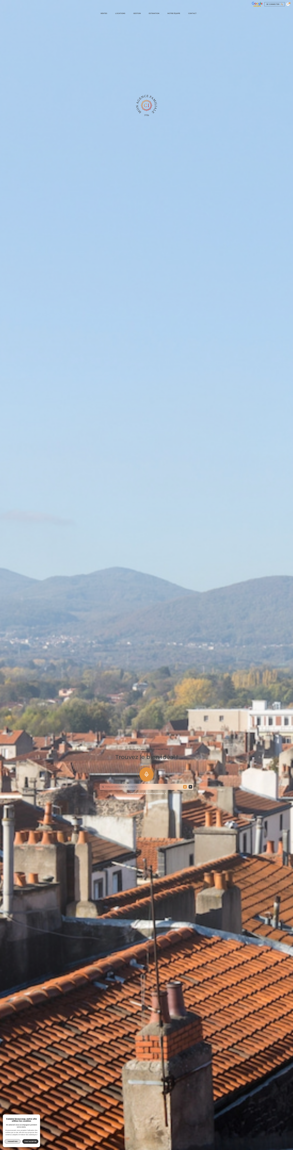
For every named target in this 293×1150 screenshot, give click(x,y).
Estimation (154, 13)
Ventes (103, 13)
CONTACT (192, 13)
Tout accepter (30, 1141)
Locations (120, 13)
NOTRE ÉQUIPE (173, 13)
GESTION (137, 13)
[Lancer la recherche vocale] (146, 774)
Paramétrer (13, 1141)
